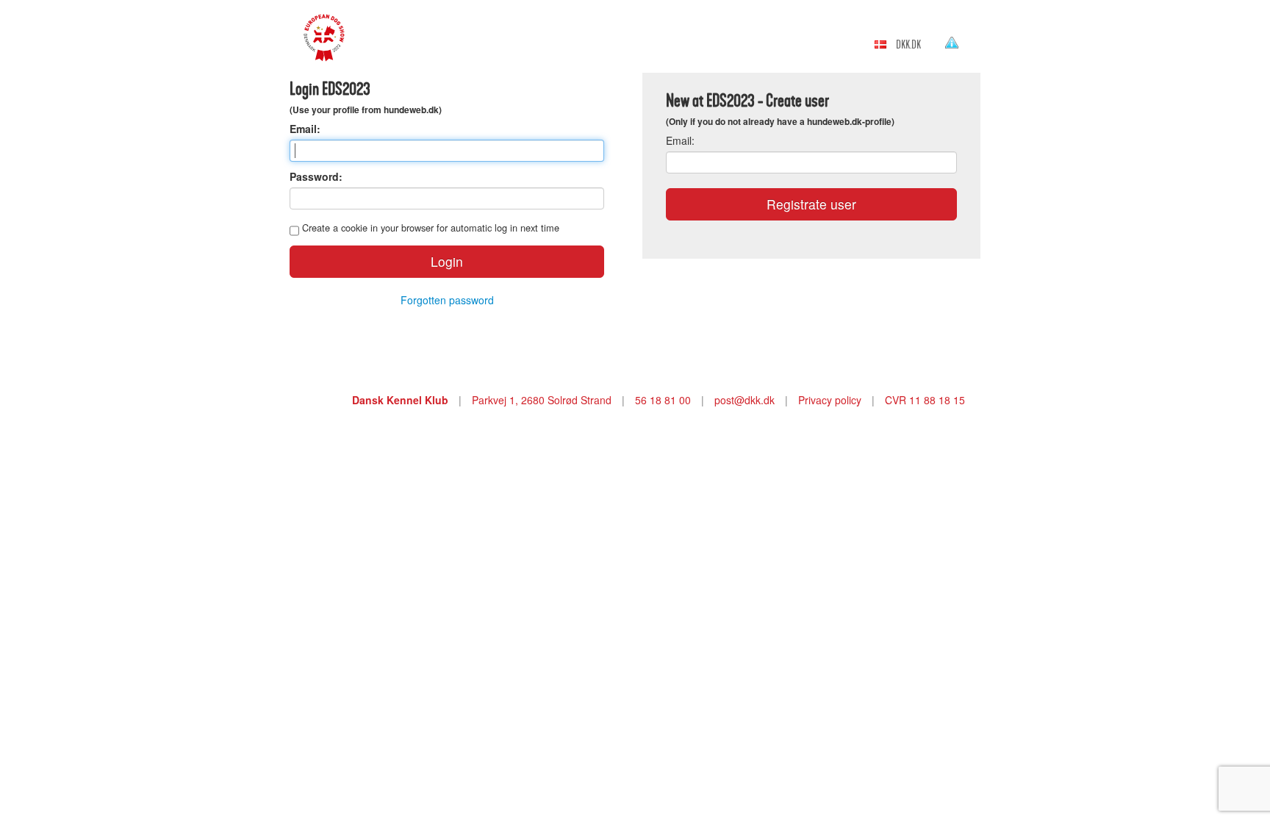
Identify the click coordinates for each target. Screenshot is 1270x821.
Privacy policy (829, 399)
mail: (680, 140)
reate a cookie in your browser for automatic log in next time (430, 227)
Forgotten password (447, 300)
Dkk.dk (908, 44)
